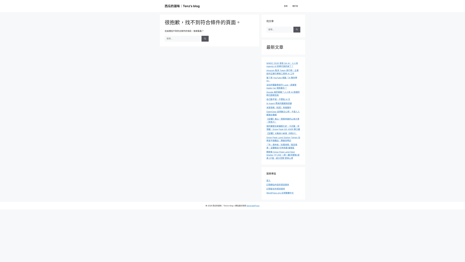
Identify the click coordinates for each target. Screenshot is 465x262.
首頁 (286, 6)
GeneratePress (253, 206)
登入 (268, 180)
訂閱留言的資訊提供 (275, 189)
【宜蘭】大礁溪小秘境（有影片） (281, 133)
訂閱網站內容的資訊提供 (277, 185)
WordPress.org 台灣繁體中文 (280, 193)
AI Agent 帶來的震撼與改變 (279, 103)
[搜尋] (205, 39)
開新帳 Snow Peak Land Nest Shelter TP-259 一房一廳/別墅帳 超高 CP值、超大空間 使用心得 (282, 155)
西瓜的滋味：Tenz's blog (182, 6)
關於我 (295, 6)
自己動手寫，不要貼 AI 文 (278, 99)
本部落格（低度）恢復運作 (278, 107)
